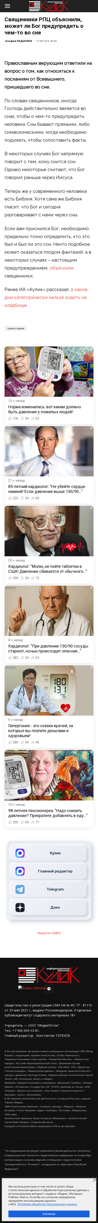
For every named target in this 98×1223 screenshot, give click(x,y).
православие (15, 328)
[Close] (94, 1180)
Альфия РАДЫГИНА (18, 41)
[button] (7, 6)
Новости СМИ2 (49, 933)
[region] (49, 1199)
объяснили (62, 268)
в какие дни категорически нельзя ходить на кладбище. (46, 297)
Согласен (49, 1214)
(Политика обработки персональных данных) (47, 1204)
